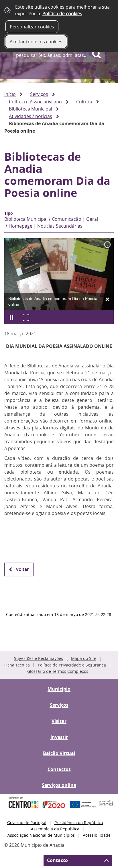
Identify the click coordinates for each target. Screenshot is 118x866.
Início (10, 94)
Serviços (39, 94)
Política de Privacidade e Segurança (72, 665)
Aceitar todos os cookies (36, 41)
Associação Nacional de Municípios (41, 835)
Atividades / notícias (30, 116)
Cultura (84, 101)
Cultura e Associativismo (35, 101)
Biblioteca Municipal (30, 109)
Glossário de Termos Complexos (57, 671)
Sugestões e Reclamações (38, 658)
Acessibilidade (97, 835)
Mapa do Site (83, 658)
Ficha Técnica (17, 665)
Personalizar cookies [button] (32, 27)
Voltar (22, 569)
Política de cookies (62, 13)
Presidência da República (78, 822)
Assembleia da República (55, 829)
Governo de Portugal (26, 822)
